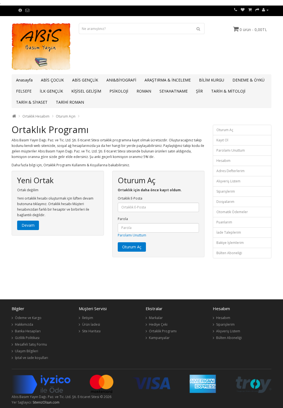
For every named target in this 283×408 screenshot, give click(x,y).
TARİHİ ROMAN (70, 102)
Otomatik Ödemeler (232, 212)
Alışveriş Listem (228, 181)
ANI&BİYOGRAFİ (121, 80)
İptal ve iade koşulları (31, 357)
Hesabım (223, 160)
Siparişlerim (225, 191)
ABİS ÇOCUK (52, 80)
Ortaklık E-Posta (130, 198)
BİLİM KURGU (211, 80)
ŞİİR (199, 91)
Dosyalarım (225, 201)
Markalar (156, 317)
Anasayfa (24, 80)
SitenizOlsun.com (46, 402)
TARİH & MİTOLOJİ (228, 91)
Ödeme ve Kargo (28, 317)
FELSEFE (24, 91)
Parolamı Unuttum (132, 235)
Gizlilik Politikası (27, 337)
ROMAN (144, 91)
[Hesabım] (265, 9)
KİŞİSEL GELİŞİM (86, 91)
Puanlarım (224, 222)
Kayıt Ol (222, 140)
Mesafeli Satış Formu (31, 344)
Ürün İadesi (91, 324)
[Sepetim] (250, 9)
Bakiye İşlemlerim (230, 242)
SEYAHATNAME (173, 91)
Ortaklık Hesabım (35, 116)
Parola (123, 218)
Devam (28, 225)
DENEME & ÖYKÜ (248, 80)
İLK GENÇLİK (51, 91)
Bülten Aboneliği (229, 253)
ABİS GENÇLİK (85, 80)
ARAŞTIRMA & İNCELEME (168, 80)
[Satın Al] (257, 9)
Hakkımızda (24, 324)
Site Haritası (91, 331)
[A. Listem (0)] (243, 9)
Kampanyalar (159, 337)
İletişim (87, 317)
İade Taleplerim (228, 232)
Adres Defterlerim (230, 171)
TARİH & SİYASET (32, 102)
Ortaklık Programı (163, 331)
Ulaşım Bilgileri (26, 351)
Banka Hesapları (28, 331)
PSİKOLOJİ (118, 91)
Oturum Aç (224, 130)
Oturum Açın (65, 116)
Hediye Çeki (158, 324)
